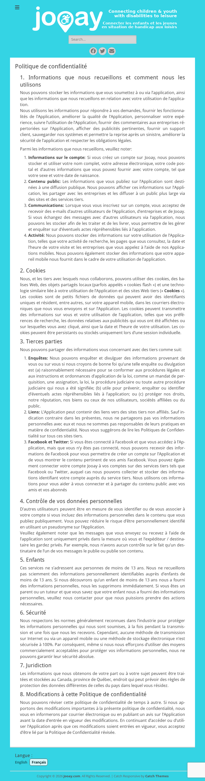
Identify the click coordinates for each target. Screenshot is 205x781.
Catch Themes (156, 776)
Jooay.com (72, 776)
